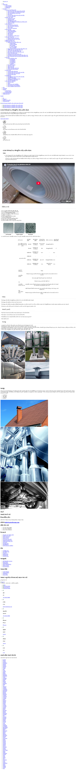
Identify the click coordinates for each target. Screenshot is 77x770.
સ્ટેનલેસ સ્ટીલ (8, 70)
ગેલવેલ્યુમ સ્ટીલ (11, 19)
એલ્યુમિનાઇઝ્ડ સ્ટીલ (12, 20)
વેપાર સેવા (5, 552)
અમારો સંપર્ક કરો (6, 93)
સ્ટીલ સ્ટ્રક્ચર (8, 29)
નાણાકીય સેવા (6, 556)
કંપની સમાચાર (8, 90)
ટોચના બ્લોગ (5, 574)
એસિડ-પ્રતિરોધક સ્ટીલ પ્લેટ (13, 68)
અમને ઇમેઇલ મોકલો (4, 118)
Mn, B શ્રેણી (12, 45)
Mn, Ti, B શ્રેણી (13, 47)
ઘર (3, 3)
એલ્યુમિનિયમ (8, 75)
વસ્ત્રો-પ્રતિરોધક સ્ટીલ (12, 58)
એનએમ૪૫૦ (12, 61)
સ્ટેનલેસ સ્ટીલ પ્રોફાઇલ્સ (13, 71)
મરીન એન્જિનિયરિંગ (7, 564)
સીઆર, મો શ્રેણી (13, 44)
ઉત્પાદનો (4, 8)
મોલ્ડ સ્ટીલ (10, 14)
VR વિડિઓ (7, 7)
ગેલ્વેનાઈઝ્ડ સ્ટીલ (11, 18)
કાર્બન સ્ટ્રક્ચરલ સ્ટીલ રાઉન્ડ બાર (14, 54)
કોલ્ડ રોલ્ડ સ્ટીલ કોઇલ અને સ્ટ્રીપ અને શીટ (16, 11)
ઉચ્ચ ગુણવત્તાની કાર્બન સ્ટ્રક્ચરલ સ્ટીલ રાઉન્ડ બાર (18, 56)
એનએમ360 (12, 59)
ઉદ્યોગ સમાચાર (8, 91)
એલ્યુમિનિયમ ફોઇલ (12, 77)
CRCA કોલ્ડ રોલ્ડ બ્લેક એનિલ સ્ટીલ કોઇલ (16, 12)
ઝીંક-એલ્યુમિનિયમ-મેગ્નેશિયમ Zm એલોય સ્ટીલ (17, 21)
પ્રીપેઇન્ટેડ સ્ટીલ (11, 22)
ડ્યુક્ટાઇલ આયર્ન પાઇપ (10, 40)
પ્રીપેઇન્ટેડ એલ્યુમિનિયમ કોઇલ (14, 78)
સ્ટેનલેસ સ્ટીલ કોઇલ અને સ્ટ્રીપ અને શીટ (16, 72)
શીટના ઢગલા (10, 27)
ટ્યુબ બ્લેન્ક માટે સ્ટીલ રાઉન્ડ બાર (14, 50)
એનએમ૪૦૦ (12, 60)
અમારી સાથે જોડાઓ (7, 92)
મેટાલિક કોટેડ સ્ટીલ (9, 17)
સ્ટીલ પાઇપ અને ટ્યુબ (9, 36)
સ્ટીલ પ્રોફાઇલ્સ (8, 23)
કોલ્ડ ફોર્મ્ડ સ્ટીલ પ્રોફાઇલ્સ (13, 26)
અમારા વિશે (5, 4)
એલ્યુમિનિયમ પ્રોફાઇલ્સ (13, 79)
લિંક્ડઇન (4, 625)
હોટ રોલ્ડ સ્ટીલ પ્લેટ (11, 16)
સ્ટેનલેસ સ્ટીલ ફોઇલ (12, 74)
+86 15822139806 (6, 597)
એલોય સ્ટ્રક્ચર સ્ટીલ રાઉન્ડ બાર (14, 42)
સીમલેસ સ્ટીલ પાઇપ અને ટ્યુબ (14, 39)
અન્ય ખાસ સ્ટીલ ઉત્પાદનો (13, 69)
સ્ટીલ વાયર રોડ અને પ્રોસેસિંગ (14, 85)
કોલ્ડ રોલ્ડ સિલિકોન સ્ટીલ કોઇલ (14, 13)
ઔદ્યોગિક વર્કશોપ (11, 30)
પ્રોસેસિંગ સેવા (6, 550)
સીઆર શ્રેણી (12, 43)
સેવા (4, 87)
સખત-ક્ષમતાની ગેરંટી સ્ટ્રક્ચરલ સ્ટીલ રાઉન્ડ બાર (17, 48)
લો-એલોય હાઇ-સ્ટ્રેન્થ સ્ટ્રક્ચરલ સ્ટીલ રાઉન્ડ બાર (18, 55)
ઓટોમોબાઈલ (5, 563)
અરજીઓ (5, 88)
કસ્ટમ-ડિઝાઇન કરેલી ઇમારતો (13, 35)
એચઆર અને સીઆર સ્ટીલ (10, 9)
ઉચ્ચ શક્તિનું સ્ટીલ (11, 64)
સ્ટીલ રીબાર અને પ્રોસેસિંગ (13, 84)
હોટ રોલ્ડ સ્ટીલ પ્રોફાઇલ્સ (13, 25)
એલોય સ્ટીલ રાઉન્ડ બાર (10, 41)
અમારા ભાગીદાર (8, 6)
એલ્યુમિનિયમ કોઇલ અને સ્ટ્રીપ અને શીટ (16, 76)
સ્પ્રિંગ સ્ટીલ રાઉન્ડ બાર (12, 53)
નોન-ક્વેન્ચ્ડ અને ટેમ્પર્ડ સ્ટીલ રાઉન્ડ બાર (16, 51)
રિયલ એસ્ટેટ (5, 562)
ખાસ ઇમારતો (10, 34)
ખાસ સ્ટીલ (7, 57)
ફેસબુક (4, 643)
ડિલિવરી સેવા (5, 555)
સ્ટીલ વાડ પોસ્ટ (11, 82)
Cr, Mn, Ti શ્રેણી (13, 46)
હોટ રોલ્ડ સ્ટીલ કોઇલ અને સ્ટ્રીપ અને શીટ (16, 15)
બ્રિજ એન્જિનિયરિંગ (12, 31)
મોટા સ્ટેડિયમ (10, 33)
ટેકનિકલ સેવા (5, 553)
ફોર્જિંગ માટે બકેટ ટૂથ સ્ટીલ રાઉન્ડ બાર (15, 49)
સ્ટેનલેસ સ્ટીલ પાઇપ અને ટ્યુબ (14, 73)
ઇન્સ (4, 652)
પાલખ (9, 83)
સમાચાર (4, 89)
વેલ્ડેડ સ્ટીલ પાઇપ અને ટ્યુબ (13, 37)
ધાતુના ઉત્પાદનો (6, 566)
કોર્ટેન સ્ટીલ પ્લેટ (11, 67)
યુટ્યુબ (4, 634)
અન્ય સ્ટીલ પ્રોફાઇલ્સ (12, 28)
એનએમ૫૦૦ (12, 62)
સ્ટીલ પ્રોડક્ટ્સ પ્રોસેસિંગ (10, 81)
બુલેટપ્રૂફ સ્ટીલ (11, 65)
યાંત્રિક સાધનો (6, 565)
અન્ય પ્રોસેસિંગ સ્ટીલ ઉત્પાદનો (14, 86)
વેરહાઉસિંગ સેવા (6, 551)
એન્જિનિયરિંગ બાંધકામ (7, 561)
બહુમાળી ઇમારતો (11, 32)
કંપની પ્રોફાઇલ (8, 5)
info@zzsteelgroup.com (12, 522)
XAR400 (12, 63)
